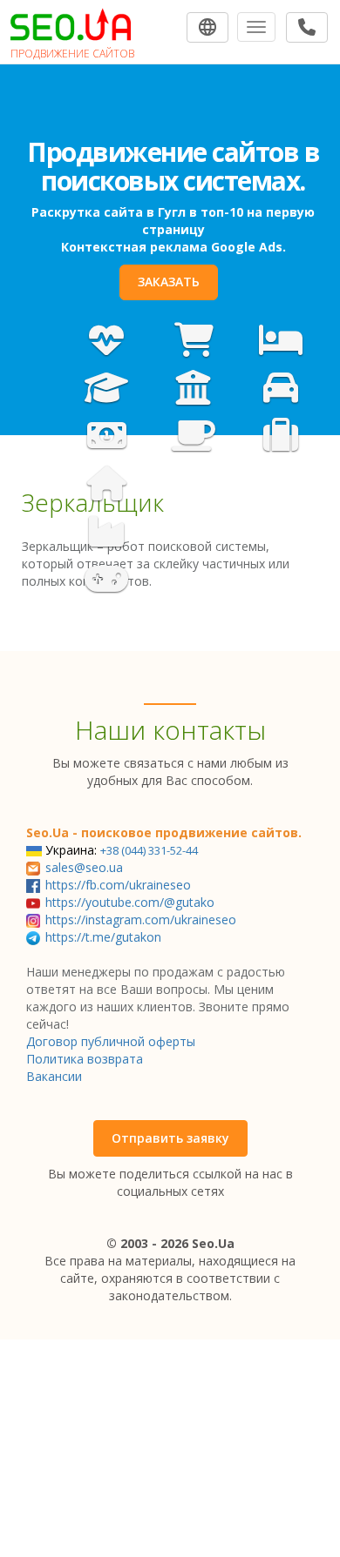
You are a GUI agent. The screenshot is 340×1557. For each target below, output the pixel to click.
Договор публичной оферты (110, 1041)
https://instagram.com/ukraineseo (140, 919)
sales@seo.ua (84, 867)
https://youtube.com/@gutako (129, 902)
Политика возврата (84, 1058)
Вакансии (54, 1076)
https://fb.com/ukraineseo (118, 884)
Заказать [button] (169, 281)
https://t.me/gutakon (103, 937)
